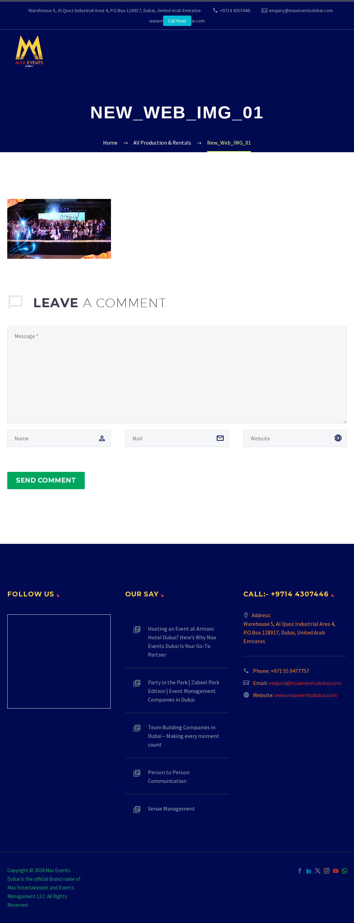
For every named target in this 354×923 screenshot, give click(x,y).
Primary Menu (335, 52)
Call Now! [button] (177, 21)
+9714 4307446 (235, 10)
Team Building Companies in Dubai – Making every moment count (183, 736)
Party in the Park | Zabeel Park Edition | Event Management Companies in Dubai (183, 691)
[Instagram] (326, 871)
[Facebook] (299, 871)
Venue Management (171, 808)
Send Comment (46, 480)
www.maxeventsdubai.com (305, 695)
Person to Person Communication (168, 776)
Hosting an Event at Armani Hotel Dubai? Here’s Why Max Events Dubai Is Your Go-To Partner (182, 641)
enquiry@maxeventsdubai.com (301, 10)
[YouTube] (335, 871)
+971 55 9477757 (290, 670)
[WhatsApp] (344, 871)
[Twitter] (317, 871)
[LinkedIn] (308, 871)
